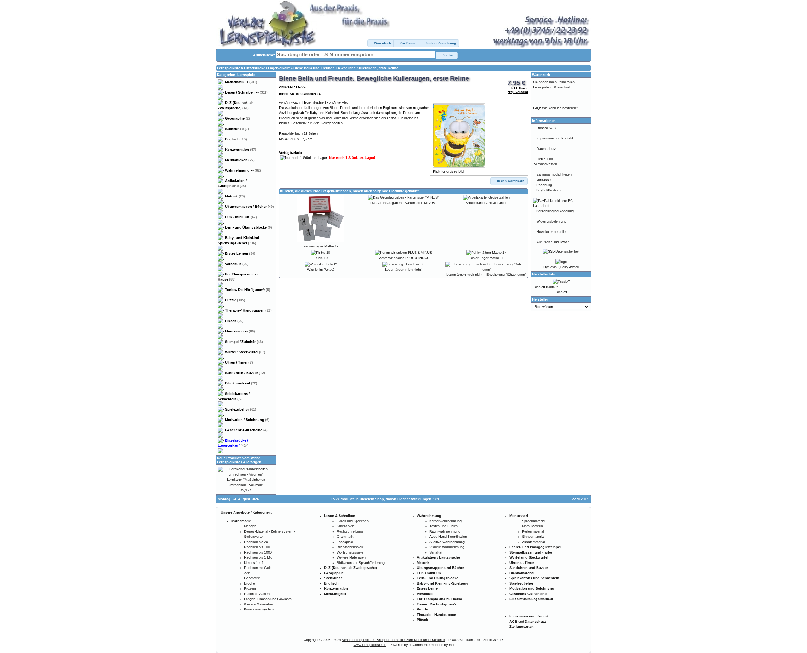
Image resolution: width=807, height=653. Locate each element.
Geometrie (252, 578)
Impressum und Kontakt (555, 138)
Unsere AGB (546, 128)
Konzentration (240, 149)
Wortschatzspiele (350, 552)
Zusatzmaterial (533, 542)
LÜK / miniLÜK (241, 217)
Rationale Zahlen (257, 594)
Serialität (435, 552)
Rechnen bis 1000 (258, 552)
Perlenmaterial (533, 531)
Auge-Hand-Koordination (448, 536)
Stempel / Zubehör (244, 342)
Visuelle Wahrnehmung (446, 547)
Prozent (250, 588)
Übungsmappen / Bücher (249, 206)
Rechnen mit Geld (257, 568)
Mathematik (241, 82)
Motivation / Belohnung (247, 420)
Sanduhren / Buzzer (245, 373)
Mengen (250, 526)
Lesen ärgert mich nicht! (403, 269)
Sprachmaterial (533, 521)
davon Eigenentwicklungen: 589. (413, 499)
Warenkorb (541, 75)
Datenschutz (546, 148)
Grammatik (345, 536)
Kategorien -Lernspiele (236, 75)
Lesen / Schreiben (246, 92)
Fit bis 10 (321, 258)
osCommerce (419, 645)
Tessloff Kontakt (545, 287)
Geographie (237, 118)
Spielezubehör (240, 409)
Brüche (249, 583)
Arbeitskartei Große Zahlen (486, 203)
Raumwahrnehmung (444, 531)
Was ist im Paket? (320, 269)
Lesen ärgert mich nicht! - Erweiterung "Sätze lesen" (486, 274)
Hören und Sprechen (353, 521)
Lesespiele (345, 542)
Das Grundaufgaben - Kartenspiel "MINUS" (403, 203)
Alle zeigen (252, 462)
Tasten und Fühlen (443, 526)
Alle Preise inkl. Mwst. (553, 242)
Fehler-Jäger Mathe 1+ (486, 258)
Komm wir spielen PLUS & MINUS (403, 258)
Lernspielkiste (228, 68)
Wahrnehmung (243, 170)
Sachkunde (237, 129)
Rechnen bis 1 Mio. (258, 557)
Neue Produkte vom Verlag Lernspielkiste (239, 460)
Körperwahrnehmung (445, 521)
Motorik (235, 196)
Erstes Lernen (240, 253)
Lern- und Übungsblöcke (248, 227)
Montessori (240, 331)
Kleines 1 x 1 (254, 563)
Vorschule (237, 264)
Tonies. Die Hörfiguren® (247, 290)
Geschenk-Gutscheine (246, 430)
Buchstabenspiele (350, 547)
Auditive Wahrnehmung (447, 542)
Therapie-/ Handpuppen (248, 310)
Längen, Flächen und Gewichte (268, 599)
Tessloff (561, 292)
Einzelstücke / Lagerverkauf (267, 68)
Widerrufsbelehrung (551, 221)
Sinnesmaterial (533, 536)
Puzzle (235, 300)
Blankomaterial (241, 383)
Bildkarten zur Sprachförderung (361, 563)
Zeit (247, 573)
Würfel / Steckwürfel (245, 352)
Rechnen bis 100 (257, 547)
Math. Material (532, 526)
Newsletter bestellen (552, 232)
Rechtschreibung (350, 531)
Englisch (236, 139)
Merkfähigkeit (240, 160)
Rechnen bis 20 (256, 542)
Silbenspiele (346, 526)
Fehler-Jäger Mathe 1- (321, 246)
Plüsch (234, 321)
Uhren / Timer (239, 362)
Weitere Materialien (258, 604)
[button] (380, 43)
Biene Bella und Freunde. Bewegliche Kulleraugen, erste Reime (345, 68)
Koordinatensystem (259, 609)
